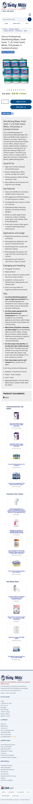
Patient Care (4, 771)
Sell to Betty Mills (6, 732)
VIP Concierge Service (7, 730)
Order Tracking (5, 711)
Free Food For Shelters (7, 755)
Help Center (4, 726)
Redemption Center (7, 751)
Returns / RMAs (5, 714)
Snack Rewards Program (8, 744)
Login (2, 701)
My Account (16, 23)
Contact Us (4, 728)
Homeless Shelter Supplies (9, 757)
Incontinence (5, 774)
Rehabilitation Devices (7, 769)
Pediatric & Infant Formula (8, 776)
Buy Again (4, 707)
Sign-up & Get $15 (6, 746)
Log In (6, 23)
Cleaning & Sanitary (6, 765)
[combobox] (5, 102)
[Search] (30, 19)
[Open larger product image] (15, 71)
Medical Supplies (6, 767)
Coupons (3, 753)
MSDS (7, 397)
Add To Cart (21, 102)
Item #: (4, 52)
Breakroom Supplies (7, 780)
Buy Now (20, 107)
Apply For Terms (5, 716)
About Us (3, 724)
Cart (27, 23)
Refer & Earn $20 (6, 749)
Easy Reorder (5, 709)
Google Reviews (8, 736)
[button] (2, 73)
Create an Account (6, 703)
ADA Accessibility (6, 734)
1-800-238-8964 (10, 693)
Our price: (6, 94)
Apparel (3, 778)
